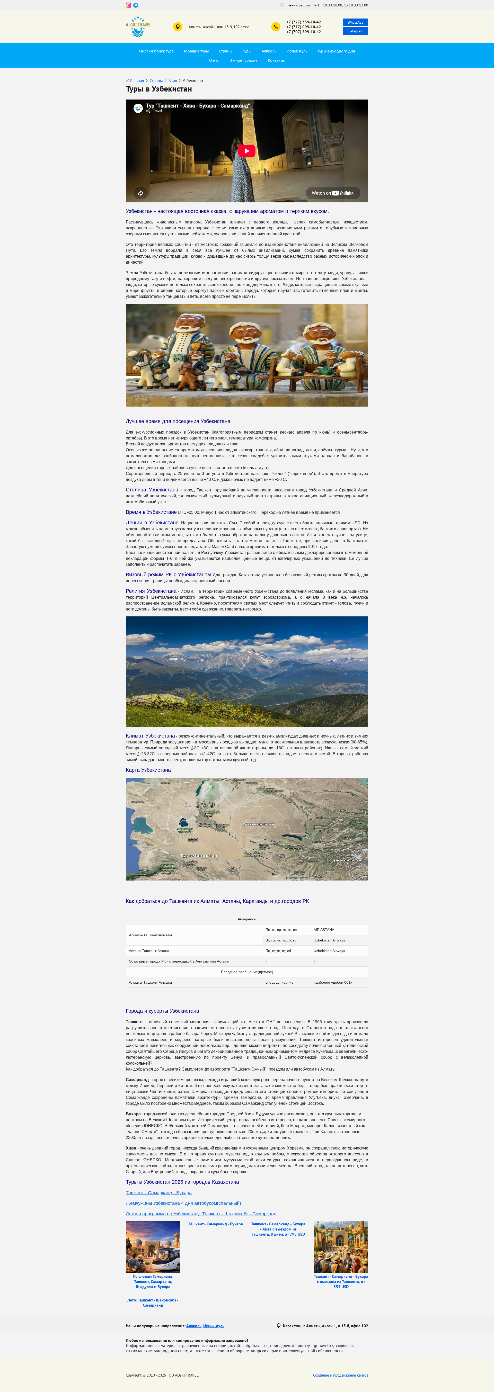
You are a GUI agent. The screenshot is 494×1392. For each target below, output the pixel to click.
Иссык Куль (297, 50)
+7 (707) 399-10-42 (304, 31)
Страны (225, 50)
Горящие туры (196, 50)
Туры (247, 50)
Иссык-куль (213, 1325)
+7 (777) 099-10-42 (304, 26)
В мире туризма (244, 60)
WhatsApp (356, 22)
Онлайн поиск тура (156, 50)
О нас (214, 60)
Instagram (355, 31)
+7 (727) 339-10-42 (304, 22)
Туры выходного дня (336, 50)
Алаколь (269, 50)
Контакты (276, 60)
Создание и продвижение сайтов (340, 1375)
